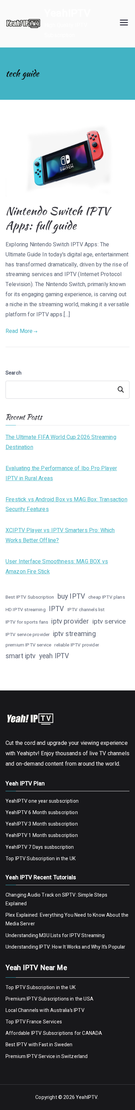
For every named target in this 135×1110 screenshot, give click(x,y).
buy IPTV (71, 596)
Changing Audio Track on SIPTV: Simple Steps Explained (56, 899)
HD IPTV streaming (26, 609)
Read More (19, 331)
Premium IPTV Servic (29, 1056)
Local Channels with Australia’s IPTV (45, 1010)
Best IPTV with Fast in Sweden (39, 1044)
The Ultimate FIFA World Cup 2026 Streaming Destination (61, 442)
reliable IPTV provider (76, 645)
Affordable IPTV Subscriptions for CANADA (54, 1033)
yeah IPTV (54, 656)
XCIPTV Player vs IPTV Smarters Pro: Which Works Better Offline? (60, 535)
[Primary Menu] (123, 24)
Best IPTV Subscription (30, 597)
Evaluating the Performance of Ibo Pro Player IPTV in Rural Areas (61, 473)
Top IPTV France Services (34, 1021)
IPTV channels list (86, 609)
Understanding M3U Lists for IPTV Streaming (55, 935)
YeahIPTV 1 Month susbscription (42, 835)
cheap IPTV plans (106, 597)
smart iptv (21, 656)
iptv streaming (74, 634)
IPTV (56, 609)
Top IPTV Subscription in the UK (40, 858)
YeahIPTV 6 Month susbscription (42, 812)
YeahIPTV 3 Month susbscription (42, 824)
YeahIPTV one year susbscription (42, 801)
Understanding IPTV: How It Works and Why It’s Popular (65, 947)
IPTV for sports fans (27, 622)
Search (13, 373)
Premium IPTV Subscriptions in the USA (50, 999)
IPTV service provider (28, 634)
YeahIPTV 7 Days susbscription (40, 847)
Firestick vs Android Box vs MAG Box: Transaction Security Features (66, 504)
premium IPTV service (28, 645)
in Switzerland (71, 1056)
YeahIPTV (67, 13)
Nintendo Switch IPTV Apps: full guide (57, 218)
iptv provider (70, 621)
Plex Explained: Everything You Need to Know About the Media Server (67, 919)
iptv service (109, 621)
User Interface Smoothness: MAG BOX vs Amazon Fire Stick (57, 566)
